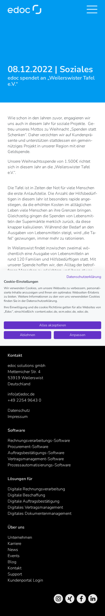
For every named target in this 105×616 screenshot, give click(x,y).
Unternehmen (20, 537)
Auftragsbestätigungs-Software (36, 453)
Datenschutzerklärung (84, 276)
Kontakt (14, 568)
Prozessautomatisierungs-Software (39, 465)
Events (14, 556)
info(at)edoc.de (21, 394)
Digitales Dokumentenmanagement (39, 513)
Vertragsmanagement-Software (36, 459)
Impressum (18, 416)
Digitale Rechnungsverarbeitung (36, 489)
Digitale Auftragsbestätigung (33, 501)
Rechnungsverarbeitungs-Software (39, 440)
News (13, 550)
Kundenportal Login (25, 580)
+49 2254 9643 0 (24, 400)
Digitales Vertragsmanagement (35, 507)
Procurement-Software (28, 447)
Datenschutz (19, 410)
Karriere (14, 543)
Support (15, 574)
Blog (12, 562)
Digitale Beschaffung (26, 495)
